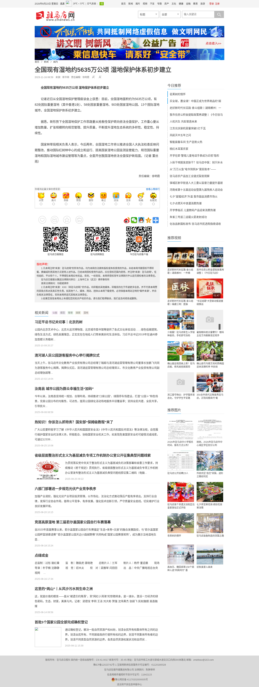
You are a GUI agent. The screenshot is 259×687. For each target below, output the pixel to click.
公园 (55, 312)
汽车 (152, 3)
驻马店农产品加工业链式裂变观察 (190, 176)
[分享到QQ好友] (141, 220)
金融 (188, 3)
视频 (145, 3)
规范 (62, 312)
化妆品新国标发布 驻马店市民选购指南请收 (195, 223)
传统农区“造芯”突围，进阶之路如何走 (210, 475)
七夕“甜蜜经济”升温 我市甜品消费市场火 (193, 196)
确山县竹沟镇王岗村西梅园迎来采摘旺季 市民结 (210, 365)
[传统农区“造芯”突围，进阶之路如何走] (210, 461)
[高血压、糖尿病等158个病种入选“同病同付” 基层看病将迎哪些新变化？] (180, 554)
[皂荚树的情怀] (180, 523)
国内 (55, 62)
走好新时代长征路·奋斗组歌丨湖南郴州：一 (195, 107)
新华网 (65, 77)
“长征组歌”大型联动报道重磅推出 (210, 303)
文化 (174, 3)
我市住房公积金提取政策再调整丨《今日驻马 (196, 114)
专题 (159, 3)
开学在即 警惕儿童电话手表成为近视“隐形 (194, 155)
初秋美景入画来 (205, 567)
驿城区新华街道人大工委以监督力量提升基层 (196, 182)
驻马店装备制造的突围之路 (210, 535)
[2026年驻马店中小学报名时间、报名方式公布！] (180, 429)
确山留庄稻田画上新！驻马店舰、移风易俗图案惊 (181, 365)
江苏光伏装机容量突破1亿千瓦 (188, 128)
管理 (70, 312)
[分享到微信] (134, 220)
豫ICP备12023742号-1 (105, 665)
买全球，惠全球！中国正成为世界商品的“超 (195, 101)
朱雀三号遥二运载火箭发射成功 (188, 216)
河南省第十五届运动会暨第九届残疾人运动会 (196, 189)
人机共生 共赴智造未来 (183, 121)
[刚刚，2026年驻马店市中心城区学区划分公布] (210, 429)
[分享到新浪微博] (127, 220)
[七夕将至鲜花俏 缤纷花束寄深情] (210, 492)
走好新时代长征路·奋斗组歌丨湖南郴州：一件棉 (180, 271)
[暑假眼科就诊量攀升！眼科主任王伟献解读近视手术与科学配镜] (210, 320)
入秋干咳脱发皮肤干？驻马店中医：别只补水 (196, 162)
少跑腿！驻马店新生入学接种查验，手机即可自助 (181, 334)
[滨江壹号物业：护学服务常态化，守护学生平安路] (180, 382)
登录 (211, 3)
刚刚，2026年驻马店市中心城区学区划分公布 (209, 444)
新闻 (130, 3)
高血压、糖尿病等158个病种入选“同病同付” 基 (180, 569)
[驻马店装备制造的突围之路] (210, 523)
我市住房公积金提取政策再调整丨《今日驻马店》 (210, 271)
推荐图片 (174, 410)
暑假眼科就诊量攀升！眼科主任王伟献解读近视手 (210, 334)
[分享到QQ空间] (148, 220)
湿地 (86, 312)
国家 (78, 312)
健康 (181, 3)
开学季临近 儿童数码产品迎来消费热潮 (193, 210)
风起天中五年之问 (180, 135)
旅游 (202, 3)
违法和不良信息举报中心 (129, 684)
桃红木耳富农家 (179, 148)
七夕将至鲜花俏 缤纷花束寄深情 (209, 506)
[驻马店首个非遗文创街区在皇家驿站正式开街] (180, 492)
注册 (217, 3)
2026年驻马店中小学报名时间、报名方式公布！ (180, 444)
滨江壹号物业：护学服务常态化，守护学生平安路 (181, 396)
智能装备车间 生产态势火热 (186, 141)
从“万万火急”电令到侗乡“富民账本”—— (193, 169)
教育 (195, 3)
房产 (166, 3)
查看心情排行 (153, 189)
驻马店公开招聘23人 (177, 473)
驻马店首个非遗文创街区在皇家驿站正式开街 (181, 506)
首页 (123, 3)
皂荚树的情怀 (178, 94)
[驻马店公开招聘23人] (180, 461)
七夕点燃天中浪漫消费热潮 (186, 203)
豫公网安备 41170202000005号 (131, 679)
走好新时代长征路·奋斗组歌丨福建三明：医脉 (180, 303)
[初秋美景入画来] (210, 554)
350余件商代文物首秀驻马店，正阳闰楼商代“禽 (210, 396)
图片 (138, 3)
